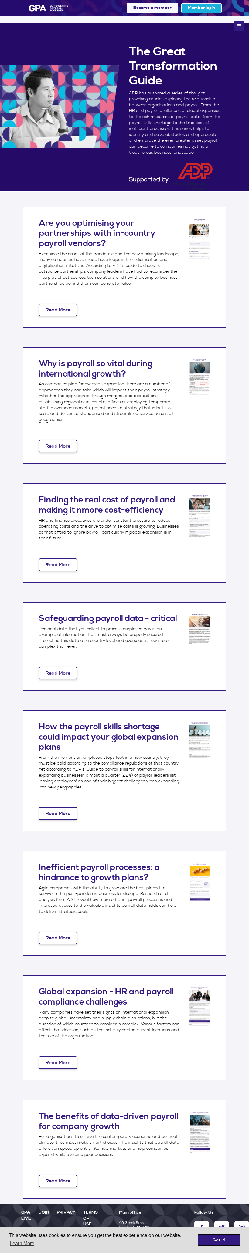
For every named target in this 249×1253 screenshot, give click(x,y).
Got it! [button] (219, 1240)
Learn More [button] (22, 1243)
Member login (201, 8)
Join (44, 1212)
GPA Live (26, 1215)
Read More (58, 310)
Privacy (66, 1212)
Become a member (152, 8)
